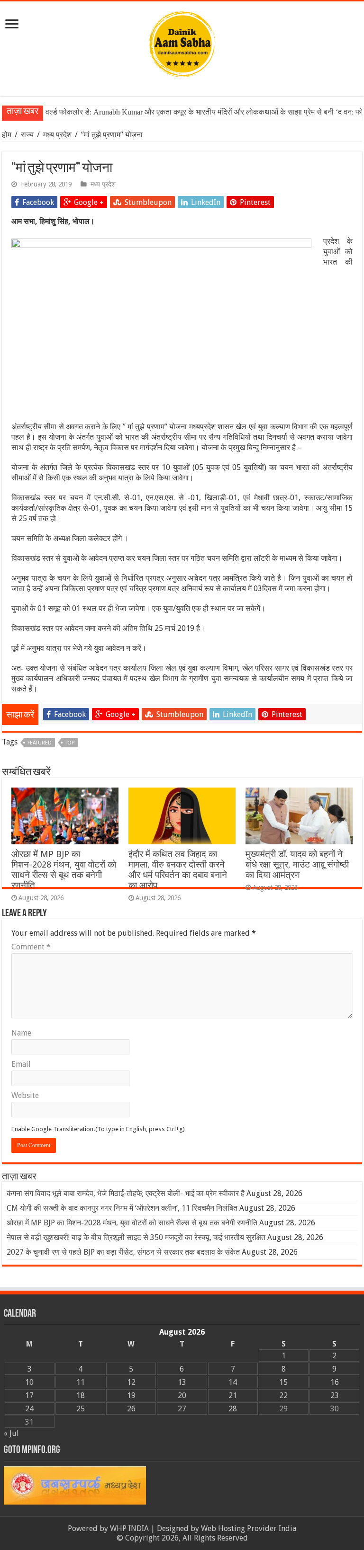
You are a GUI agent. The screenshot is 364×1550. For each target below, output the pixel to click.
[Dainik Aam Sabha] (182, 42)
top (69, 743)
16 (334, 1382)
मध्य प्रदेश (57, 134)
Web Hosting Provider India (248, 1528)
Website (25, 1095)
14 (232, 1382)
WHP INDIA (129, 1528)
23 (334, 1395)
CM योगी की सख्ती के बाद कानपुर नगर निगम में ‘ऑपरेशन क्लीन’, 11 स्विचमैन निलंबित (122, 1208)
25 (80, 1408)
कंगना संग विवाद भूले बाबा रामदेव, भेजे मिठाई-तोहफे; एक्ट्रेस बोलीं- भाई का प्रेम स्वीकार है (126, 1193)
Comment (31, 946)
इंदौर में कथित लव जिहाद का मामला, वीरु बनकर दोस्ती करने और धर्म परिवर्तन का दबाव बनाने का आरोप (177, 869)
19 (131, 1395)
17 (29, 1395)
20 (182, 1395)
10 (29, 1382)
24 (29, 1408)
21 (232, 1395)
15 (283, 1382)
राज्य (27, 134)
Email (21, 1064)
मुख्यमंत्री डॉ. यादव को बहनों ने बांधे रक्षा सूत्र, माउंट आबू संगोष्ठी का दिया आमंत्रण (297, 864)
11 (80, 1382)
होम (7, 134)
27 (182, 1408)
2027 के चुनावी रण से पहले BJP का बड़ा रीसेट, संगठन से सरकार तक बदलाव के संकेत (123, 1252)
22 (283, 1395)
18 (80, 1395)
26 (131, 1408)
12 (131, 1382)
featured (39, 743)
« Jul (11, 1433)
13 (182, 1382)
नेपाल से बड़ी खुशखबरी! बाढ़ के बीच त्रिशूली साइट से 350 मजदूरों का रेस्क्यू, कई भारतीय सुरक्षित (136, 1237)
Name (21, 1032)
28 (232, 1408)
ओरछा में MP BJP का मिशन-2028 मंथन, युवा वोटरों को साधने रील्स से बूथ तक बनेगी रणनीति (63, 869)
